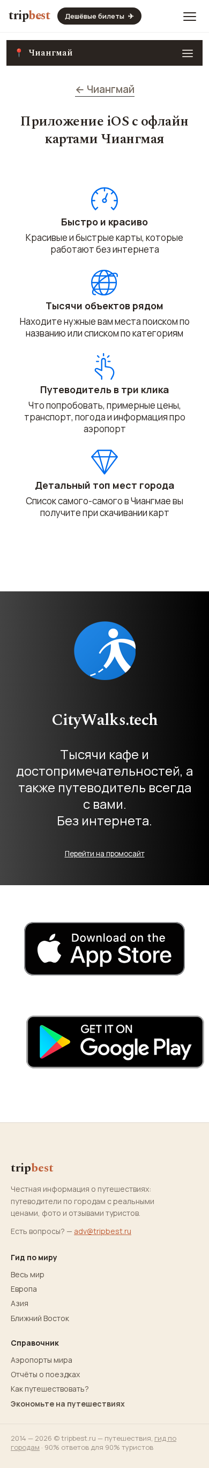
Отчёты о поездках (45, 1374)
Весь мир (27, 1274)
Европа (24, 1289)
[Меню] (189, 16)
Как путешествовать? (50, 1389)
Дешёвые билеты (99, 16)
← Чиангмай (105, 89)
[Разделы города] (187, 53)
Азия (19, 1303)
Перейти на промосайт (105, 853)
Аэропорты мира (41, 1360)
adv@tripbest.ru (102, 1231)
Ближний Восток (40, 1318)
